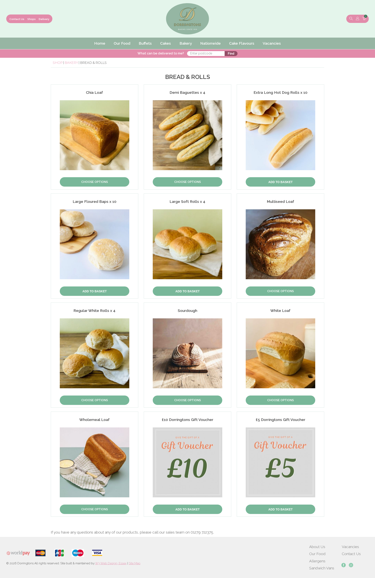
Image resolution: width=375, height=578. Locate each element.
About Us (317, 547)
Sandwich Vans (321, 568)
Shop (57, 63)
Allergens (317, 561)
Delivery (44, 19)
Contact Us (16, 19)
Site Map (134, 563)
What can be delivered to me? (161, 53)
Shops (31, 19)
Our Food (317, 554)
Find (231, 53)
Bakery (72, 63)
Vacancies (350, 547)
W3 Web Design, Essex (111, 563)
